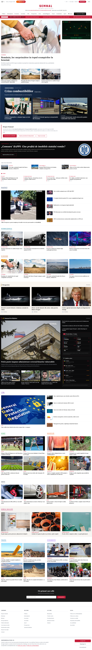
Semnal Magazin (46, 14)
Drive (40, 14)
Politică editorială (5, 623)
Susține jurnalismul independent (26, 136)
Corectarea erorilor (5, 625)
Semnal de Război (28, 627)
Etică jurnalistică (4, 620)
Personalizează (82, 647)
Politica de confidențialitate (76, 613)
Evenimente (59, 14)
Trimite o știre (50, 616)
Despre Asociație (5, 629)
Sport (65, 14)
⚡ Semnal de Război (80, 14)
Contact (3, 632)
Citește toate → (38, 92)
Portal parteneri (50, 618)
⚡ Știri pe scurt (21, 1)
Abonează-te (82, 1)
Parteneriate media (5, 627)
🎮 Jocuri (70, 14)
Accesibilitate (73, 623)
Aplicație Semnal (50, 620)
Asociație (72, 1)
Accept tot (82, 641)
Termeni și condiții (74, 618)
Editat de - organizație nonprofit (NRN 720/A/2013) (46, 10)
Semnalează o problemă (9, 136)
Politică (3, 14)
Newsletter (49, 613)
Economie (17, 14)
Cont (89, 1)
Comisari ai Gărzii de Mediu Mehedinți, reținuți (56, 17)
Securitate (72, 625)
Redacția (3, 616)
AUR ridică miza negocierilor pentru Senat (34, 17)
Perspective (34, 14)
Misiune (2, 618)
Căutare (76, 1)
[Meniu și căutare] (3, 2)
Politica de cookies (74, 616)
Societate (23, 14)
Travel (53, 14)
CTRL (28, 14)
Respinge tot (83, 644)
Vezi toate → (88, 284)
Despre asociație (41, 136)
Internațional (10, 14)
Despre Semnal (4, 613)
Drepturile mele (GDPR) (75, 620)
